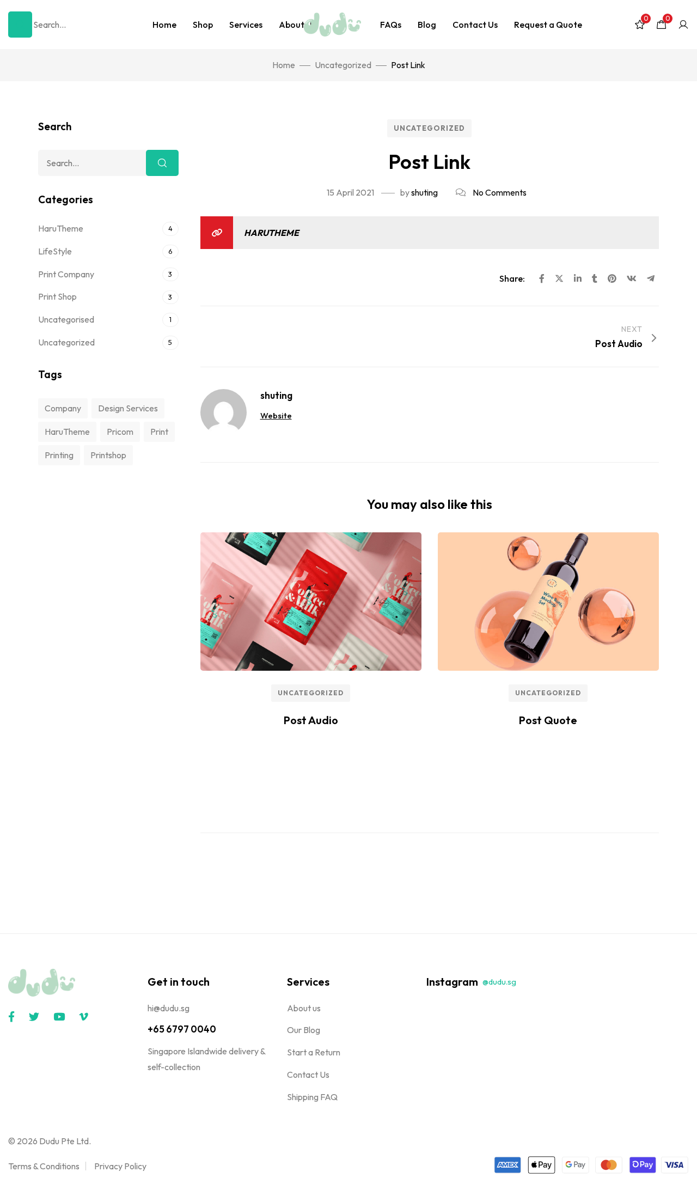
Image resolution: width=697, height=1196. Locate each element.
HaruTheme (271, 232)
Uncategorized (429, 128)
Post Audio (311, 720)
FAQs (390, 24)
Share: (513, 278)
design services (128, 408)
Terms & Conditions (44, 1166)
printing (59, 455)
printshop (108, 455)
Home (164, 24)
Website (276, 415)
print (159, 431)
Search (162, 163)
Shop (203, 24)
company (63, 408)
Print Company (66, 274)
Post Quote (548, 720)
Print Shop (57, 296)
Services (245, 24)
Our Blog (303, 1029)
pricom (120, 431)
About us (304, 1008)
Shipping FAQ (312, 1096)
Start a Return (313, 1052)
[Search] (20, 24)
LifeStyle (55, 251)
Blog (427, 24)
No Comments (500, 192)
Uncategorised (66, 319)
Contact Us (475, 24)
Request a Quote (548, 24)
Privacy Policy (120, 1166)
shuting (424, 192)
